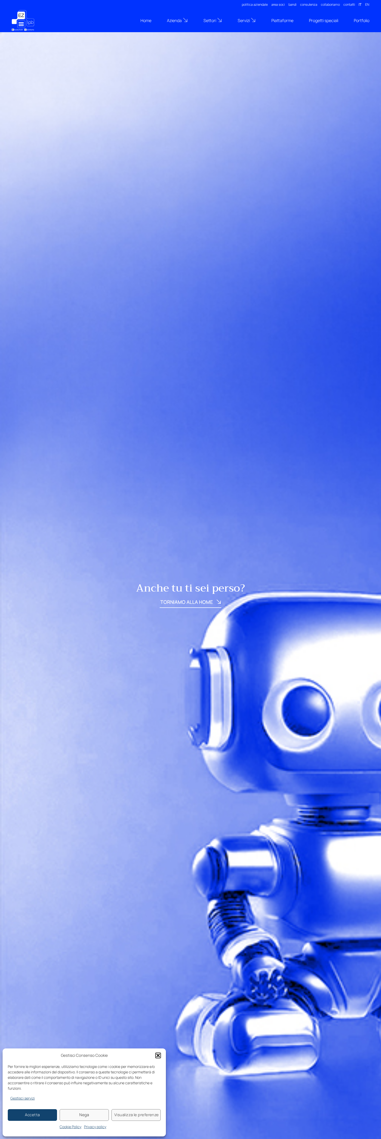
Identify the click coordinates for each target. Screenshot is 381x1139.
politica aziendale (255, 4)
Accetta (32, 1114)
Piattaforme (282, 20)
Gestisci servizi (22, 1098)
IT (360, 4)
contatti (349, 4)
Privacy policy (95, 1126)
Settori (209, 20)
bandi (292, 4)
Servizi (244, 20)
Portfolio (361, 20)
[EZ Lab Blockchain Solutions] (38, 20)
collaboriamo (330, 4)
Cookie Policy (70, 1126)
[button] (158, 1055)
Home (145, 20)
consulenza (308, 4)
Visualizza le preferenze (136, 1114)
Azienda (174, 20)
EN (367, 4)
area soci (278, 4)
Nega (84, 1114)
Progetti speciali (323, 20)
